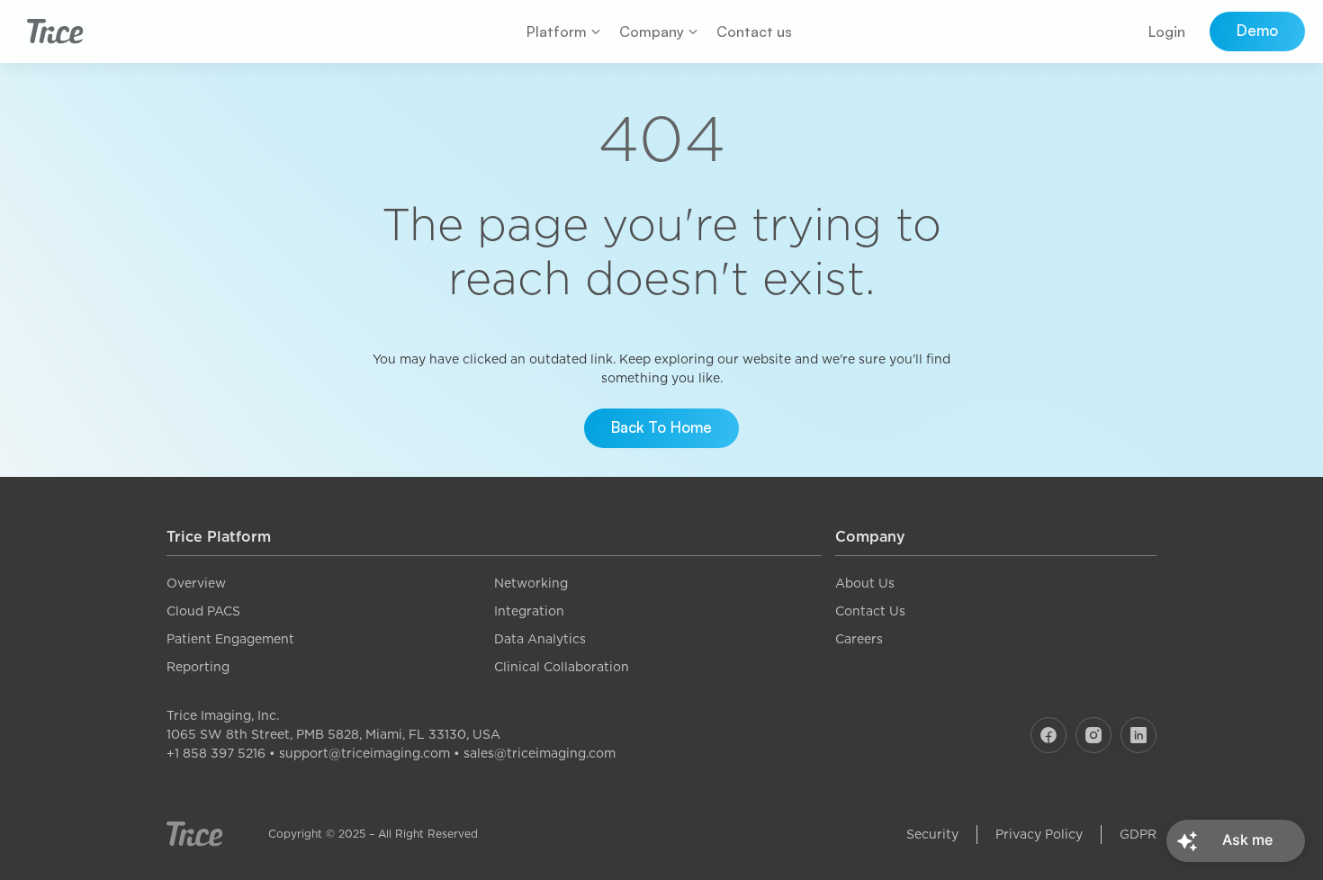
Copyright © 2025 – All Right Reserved (373, 833)
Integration (529, 611)
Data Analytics (540, 639)
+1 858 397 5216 (216, 753)
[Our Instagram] (1094, 735)
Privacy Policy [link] (1039, 834)
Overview (196, 583)
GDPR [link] (1138, 834)
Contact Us (870, 611)
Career (856, 639)
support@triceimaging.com (364, 753)
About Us (865, 583)
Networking (531, 583)
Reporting (198, 667)
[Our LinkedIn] (1138, 735)
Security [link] (932, 834)
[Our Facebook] (1048, 735)
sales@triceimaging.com (540, 753)
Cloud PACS (203, 611)
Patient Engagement (230, 639)
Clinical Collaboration (561, 667)
